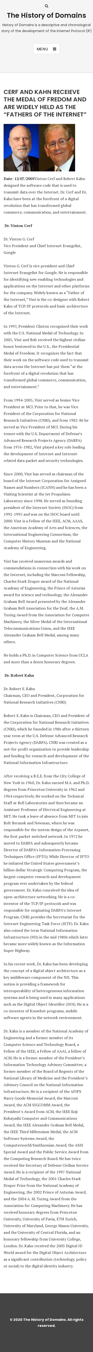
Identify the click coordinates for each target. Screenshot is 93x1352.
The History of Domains (46, 15)
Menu (42, 49)
